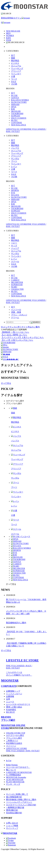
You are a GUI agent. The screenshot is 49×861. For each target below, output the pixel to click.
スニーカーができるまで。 (18, 767)
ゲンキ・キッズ (13, 784)
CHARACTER (17, 289)
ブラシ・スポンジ (19, 315)
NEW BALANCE (18, 125)
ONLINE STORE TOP (15, 733)
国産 (13, 58)
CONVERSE (16, 123)
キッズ (14, 246)
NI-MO (14, 287)
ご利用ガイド (12, 741)
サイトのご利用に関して (17, 794)
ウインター (16, 74)
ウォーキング (17, 68)
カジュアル (16, 66)
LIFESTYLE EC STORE (23, 749)
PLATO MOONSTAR (15, 782)
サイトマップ (12, 828)
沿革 (8, 699)
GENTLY (15, 98)
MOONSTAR (9, 680)
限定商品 (15, 61)
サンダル (15, 159)
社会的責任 (11, 710)
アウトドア (16, 71)
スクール (15, 261)
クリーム (15, 317)
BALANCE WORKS (20, 100)
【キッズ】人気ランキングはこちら (17, 340)
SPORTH (15, 190)
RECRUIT (10, 712)
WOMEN (10, 35)
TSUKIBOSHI (17, 113)
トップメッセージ (14, 694)
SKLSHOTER (17, 282)
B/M (13, 109)
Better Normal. (12, 765)
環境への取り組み (14, 707)
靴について (11, 770)
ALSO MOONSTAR (14, 779)
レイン (14, 166)
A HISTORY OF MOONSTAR (19, 772)
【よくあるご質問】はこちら (14, 335)
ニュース (10, 702)
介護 (13, 76)
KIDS (8, 38)
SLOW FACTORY (19, 102)
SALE (13, 82)
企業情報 (10, 696)
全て (13, 55)
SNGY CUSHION (18, 118)
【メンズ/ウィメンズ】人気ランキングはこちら (22, 337)
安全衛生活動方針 (14, 813)
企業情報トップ (13, 691)
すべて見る (6, 383)
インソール (16, 309)
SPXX (13, 107)
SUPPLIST (15, 116)
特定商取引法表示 (14, 743)
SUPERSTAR (17, 285)
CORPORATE (8, 686)
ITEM (8, 40)
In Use (8, 760)
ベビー (14, 243)
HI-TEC (14, 120)
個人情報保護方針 (14, 797)
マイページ (11, 746)
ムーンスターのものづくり (18, 704)
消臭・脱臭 (16, 312)
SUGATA (15, 195)
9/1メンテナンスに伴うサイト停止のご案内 (20, 327)
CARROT (15, 280)
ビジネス (15, 63)
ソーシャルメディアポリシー (19, 802)
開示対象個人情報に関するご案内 (21, 799)
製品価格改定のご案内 (16, 623)
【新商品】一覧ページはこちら (15, 332)
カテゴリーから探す (15, 735)
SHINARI (15, 104)
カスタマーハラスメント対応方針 (21, 805)
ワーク (14, 79)
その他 (14, 84)
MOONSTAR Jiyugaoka (16, 777)
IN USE (14, 95)
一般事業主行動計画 (15, 807)
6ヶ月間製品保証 (13, 775)
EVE (13, 193)
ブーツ (14, 161)
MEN (8, 33)
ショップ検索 (12, 826)
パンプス (15, 148)
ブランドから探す (14, 738)
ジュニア (15, 248)
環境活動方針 (12, 810)
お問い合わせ (12, 823)
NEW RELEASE (13, 31)
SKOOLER (16, 111)
